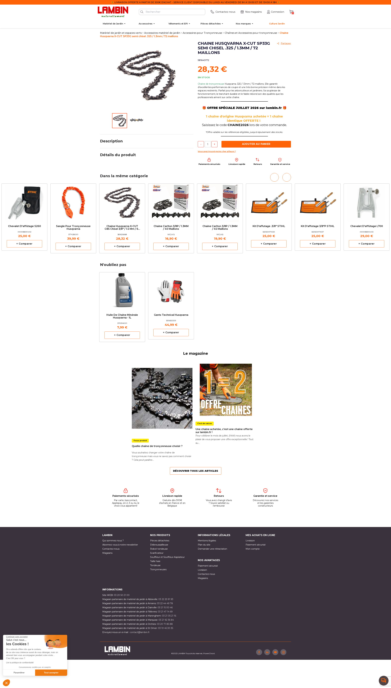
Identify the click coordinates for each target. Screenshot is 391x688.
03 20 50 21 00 (122, 595)
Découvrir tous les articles (195, 470)
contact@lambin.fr (140, 632)
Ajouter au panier (256, 144)
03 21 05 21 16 (169, 615)
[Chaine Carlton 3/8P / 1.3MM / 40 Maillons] (171, 202)
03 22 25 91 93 (165, 599)
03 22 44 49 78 (165, 603)
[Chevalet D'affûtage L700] (366, 200)
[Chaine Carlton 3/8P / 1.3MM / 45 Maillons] (220, 202)
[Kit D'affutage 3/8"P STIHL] (317, 200)
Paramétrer (19, 672)
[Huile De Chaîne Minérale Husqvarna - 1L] (122, 290)
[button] (6, 682)
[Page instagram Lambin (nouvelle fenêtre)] (283, 652)
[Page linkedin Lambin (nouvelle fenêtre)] (267, 652)
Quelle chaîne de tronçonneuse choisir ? (157, 446)
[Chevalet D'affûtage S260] (24, 200)
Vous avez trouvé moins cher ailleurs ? (217, 151)
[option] (122, 218)
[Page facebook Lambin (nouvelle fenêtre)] (259, 652)
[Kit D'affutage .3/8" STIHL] (269, 200)
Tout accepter (51, 672)
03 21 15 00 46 (165, 607)
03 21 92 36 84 (166, 619)
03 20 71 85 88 (165, 624)
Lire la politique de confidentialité (20, 663)
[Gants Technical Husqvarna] (171, 289)
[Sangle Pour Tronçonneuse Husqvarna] (73, 202)
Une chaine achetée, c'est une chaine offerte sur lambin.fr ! (224, 431)
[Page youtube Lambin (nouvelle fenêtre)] (275, 652)
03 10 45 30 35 (165, 628)
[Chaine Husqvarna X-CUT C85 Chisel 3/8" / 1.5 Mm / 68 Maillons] (122, 202)
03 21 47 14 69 (165, 611)
